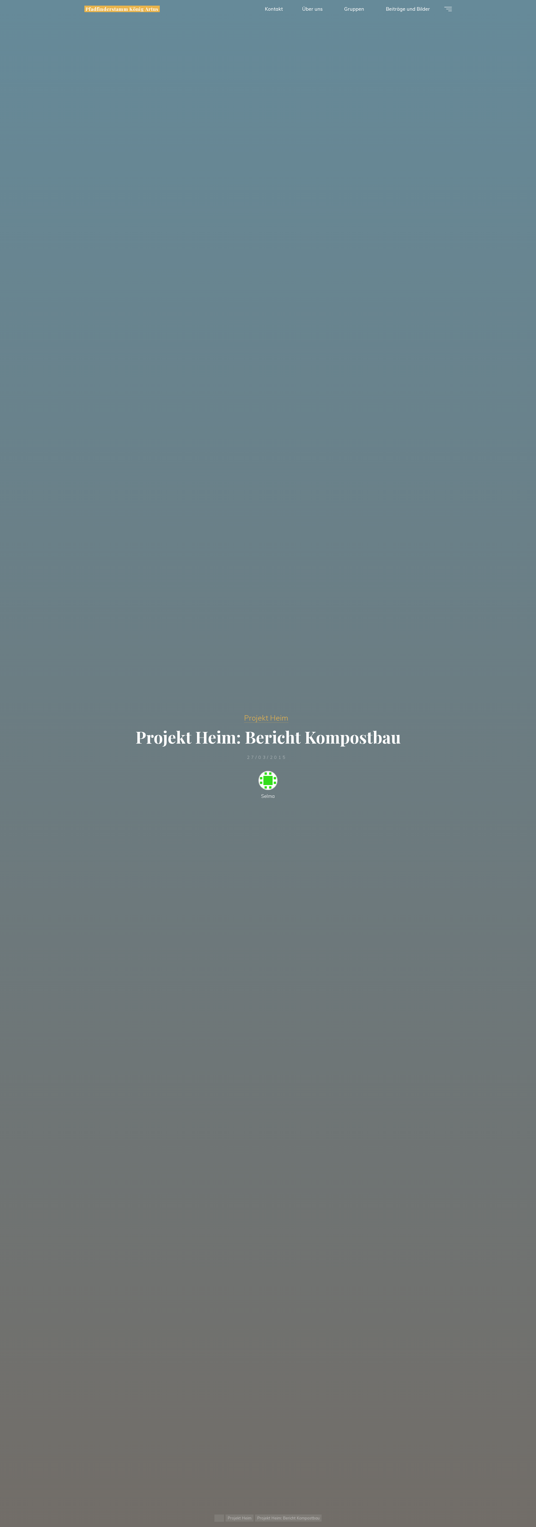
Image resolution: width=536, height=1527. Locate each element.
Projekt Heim (266, 717)
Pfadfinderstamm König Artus (122, 9)
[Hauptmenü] (448, 9)
